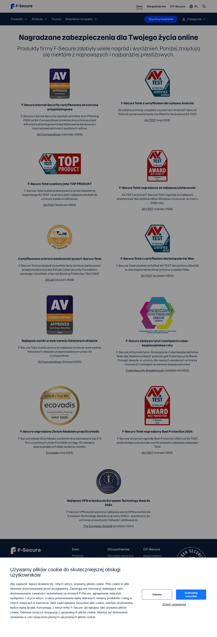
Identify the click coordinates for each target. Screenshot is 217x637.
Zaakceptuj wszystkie (191, 594)
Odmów (157, 594)
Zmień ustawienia (174, 604)
